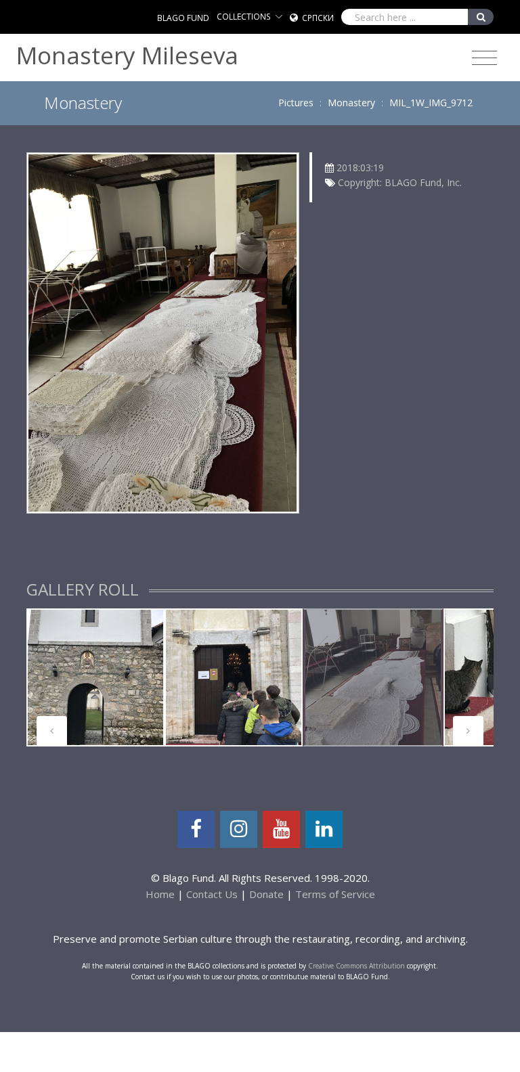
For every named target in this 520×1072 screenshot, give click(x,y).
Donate (266, 894)
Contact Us (212, 894)
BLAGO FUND (183, 18)
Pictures (295, 102)
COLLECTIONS (244, 16)
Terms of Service (335, 894)
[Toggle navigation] (484, 58)
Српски (318, 18)
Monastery (351, 102)
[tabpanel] (95, 677)
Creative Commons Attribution (356, 965)
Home (160, 894)
